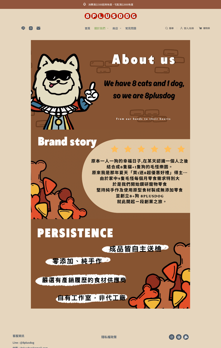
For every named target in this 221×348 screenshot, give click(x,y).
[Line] (23, 28)
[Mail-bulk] (186, 337)
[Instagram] (31, 28)
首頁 (87, 28)
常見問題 (130, 28)
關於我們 (99, 28)
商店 (115, 28)
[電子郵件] (38, 28)
